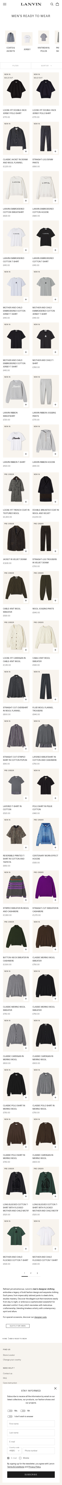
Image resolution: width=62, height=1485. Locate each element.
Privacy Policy (34, 1467)
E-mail (14, 1458)
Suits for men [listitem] (18, 1326)
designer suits (40, 1317)
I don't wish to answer (23, 1416)
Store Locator (9, 1355)
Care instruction (10, 1383)
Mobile (26, 1458)
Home (4, 1338)
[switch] (10, 1411)
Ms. (16, 1410)
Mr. (28, 1410)
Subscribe (31, 1474)
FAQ (5, 1378)
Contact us (7, 1373)
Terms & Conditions (15, 1467)
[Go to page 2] (37, 1273)
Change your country (12, 1359)
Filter (15, 66)
